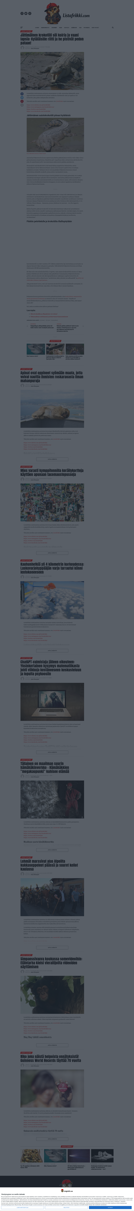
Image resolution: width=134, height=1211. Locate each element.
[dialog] (67, 1199)
